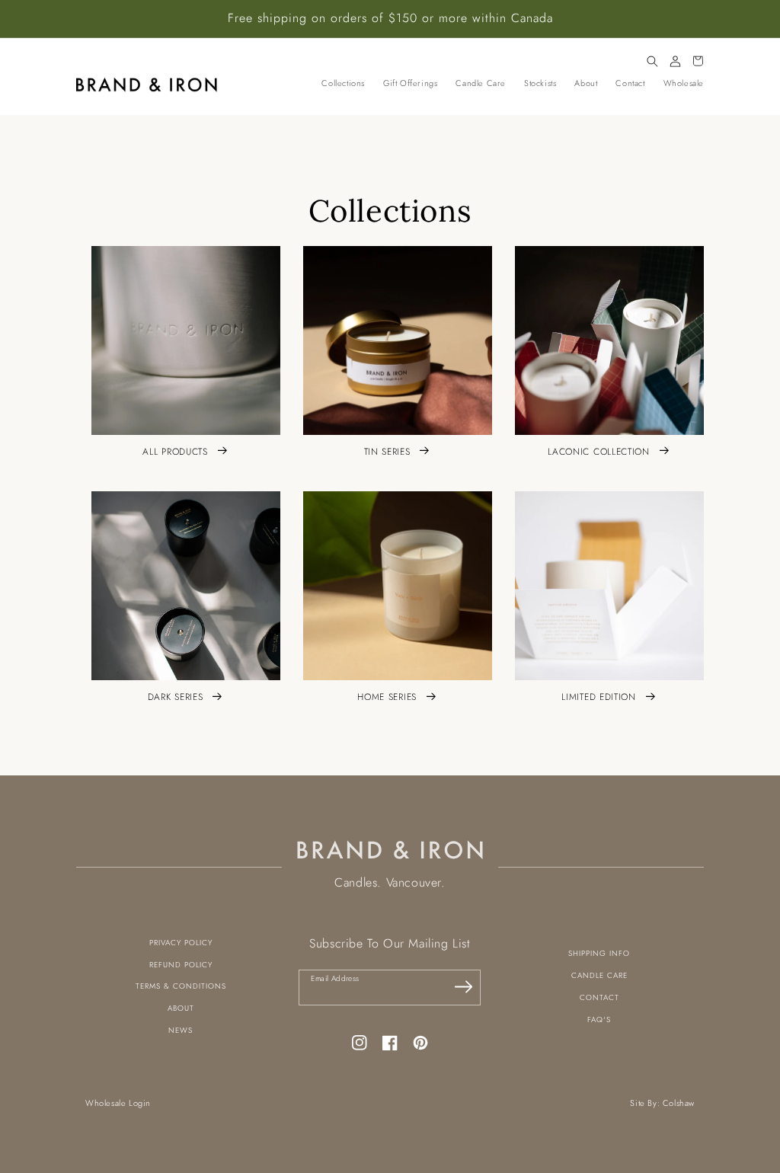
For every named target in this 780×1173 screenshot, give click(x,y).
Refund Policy (181, 964)
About (181, 1008)
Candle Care (599, 975)
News (180, 1030)
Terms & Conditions (181, 986)
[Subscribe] (463, 987)
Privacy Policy (181, 942)
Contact (599, 997)
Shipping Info (599, 953)
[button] (652, 61)
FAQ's (599, 1019)
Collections (343, 83)
